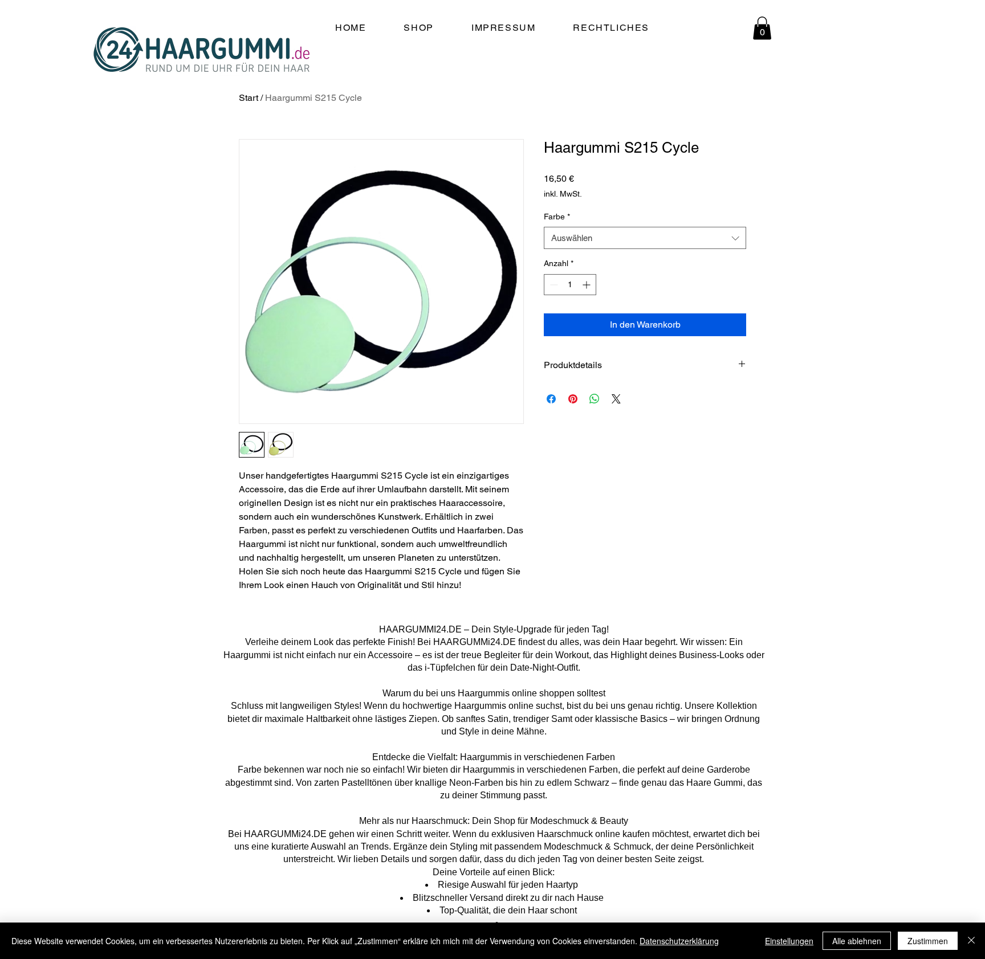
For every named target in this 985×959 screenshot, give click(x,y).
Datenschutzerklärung (679, 940)
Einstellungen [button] (789, 940)
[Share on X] (616, 399)
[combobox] (645, 238)
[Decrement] (553, 285)
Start (248, 97)
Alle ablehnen (856, 940)
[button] (762, 28)
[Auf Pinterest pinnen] (573, 399)
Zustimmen (927, 940)
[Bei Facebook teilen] (551, 399)
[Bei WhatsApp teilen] (594, 399)
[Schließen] (971, 941)
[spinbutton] (570, 285)
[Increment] (587, 285)
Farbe (557, 216)
